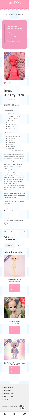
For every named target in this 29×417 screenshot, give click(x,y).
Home (5, 14)
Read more (14, 286)
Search (14, 414)
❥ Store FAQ (8, 390)
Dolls (16, 14)
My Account (5, 414)
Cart (22, 413)
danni (8, 224)
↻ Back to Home (9, 400)
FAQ (15, 201)
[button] (22, 54)
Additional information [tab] (10, 232)
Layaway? (6, 208)
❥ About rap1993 (9, 387)
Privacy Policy (6, 406)
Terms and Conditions (17, 406)
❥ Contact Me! (8, 396)
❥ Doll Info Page (9, 393)
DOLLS (11, 14)
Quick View (14, 290)
